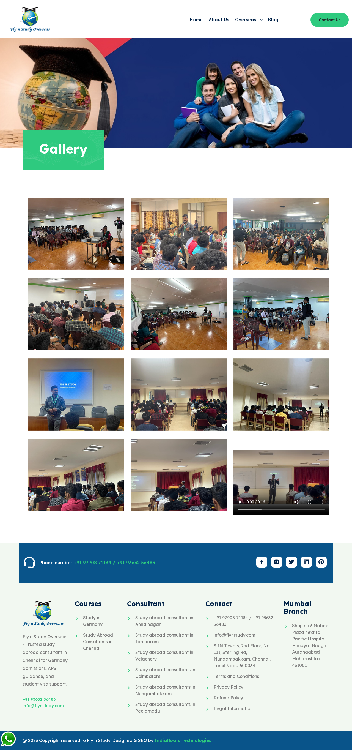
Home (196, 19)
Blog (273, 19)
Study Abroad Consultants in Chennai (98, 641)
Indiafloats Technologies (183, 740)
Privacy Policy (228, 687)
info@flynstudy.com (43, 705)
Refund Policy (228, 697)
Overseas (246, 19)
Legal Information (233, 708)
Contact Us (329, 19)
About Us (219, 19)
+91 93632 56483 (39, 699)
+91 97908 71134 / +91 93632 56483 (114, 562)
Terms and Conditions (236, 676)
